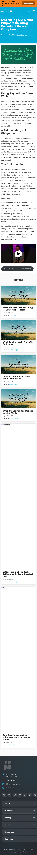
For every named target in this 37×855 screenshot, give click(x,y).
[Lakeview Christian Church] (7, 765)
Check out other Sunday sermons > (17, 269)
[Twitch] (25, 795)
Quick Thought (22, 35)
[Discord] (20, 795)
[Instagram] (15, 795)
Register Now (28, 3)
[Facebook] (4, 795)
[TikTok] (30, 795)
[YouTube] (9, 795)
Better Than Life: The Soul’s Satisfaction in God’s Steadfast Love (18, 574)
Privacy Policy (22, 852)
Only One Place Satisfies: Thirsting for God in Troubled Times (17, 737)
